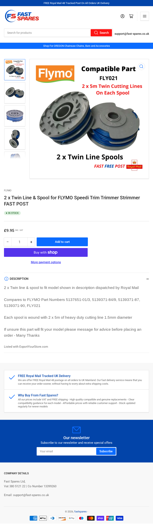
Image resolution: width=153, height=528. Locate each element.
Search (104, 33)
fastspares (80, 511)
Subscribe (106, 451)
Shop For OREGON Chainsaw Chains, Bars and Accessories (76, 45)
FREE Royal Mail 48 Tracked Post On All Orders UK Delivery (76, 3)
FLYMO (7, 190)
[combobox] (58, 33)
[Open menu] (144, 16)
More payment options (46, 262)
